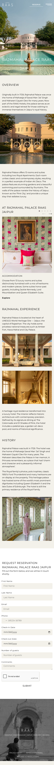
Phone (5, 616)
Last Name (7, 593)
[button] (44, 213)
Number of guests (10, 650)
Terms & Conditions (34, 753)
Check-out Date (9, 639)
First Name (7, 581)
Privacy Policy (15, 753)
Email (4, 604)
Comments (7, 662)
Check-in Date (8, 627)
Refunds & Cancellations (28, 756)
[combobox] (4, 620)
